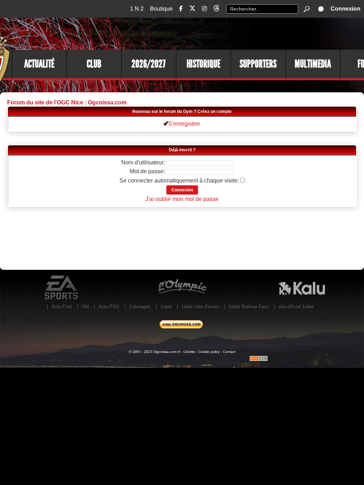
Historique (203, 64)
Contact (229, 352)
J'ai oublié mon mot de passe (182, 199)
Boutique (161, 9)
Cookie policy (209, 352)
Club (94, 64)
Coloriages (140, 306)
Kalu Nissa (301, 287)
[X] (192, 9)
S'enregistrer (184, 124)
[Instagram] (204, 9)
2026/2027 (149, 64)
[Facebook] (181, 9)
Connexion (345, 9)
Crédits (189, 352)
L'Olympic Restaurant (181, 287)
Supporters (258, 64)
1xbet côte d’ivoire (200, 306)
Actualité (39, 64)
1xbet (166, 306)
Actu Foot (62, 306)
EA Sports (62, 287)
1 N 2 (137, 9)
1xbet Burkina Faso (249, 306)
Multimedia (313, 64)
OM (85, 306)
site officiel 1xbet (296, 306)
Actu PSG (108, 306)
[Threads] (216, 9)
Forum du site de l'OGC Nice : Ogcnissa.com (67, 102)
